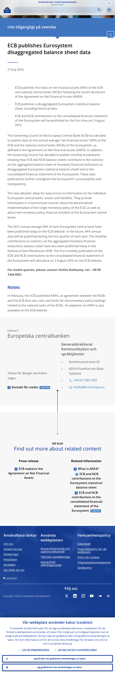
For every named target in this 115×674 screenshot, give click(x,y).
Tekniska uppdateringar (55, 557)
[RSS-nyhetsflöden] (108, 595)
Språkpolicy (84, 568)
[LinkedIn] (74, 595)
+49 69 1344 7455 (85, 380)
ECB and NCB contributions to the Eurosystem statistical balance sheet (86, 481)
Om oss (8, 544)
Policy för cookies (88, 557)
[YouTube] (91, 595)
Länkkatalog (11, 578)
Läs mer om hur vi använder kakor (77, 650)
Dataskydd (84, 544)
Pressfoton (10, 559)
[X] (66, 595)
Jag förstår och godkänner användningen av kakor (60, 659)
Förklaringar (11, 554)
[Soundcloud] (100, 595)
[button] (109, 3)
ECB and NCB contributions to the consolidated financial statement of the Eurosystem (86, 501)
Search (98, 9)
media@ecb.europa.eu (89, 387)
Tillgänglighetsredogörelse (94, 562)
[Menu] (109, 10)
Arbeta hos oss (13, 549)
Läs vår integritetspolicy (35, 650)
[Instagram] (83, 595)
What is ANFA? (88, 469)
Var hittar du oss (14, 570)
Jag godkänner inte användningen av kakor (59, 667)
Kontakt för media (25, 387)
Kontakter (10, 565)
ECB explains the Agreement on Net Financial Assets (28, 474)
